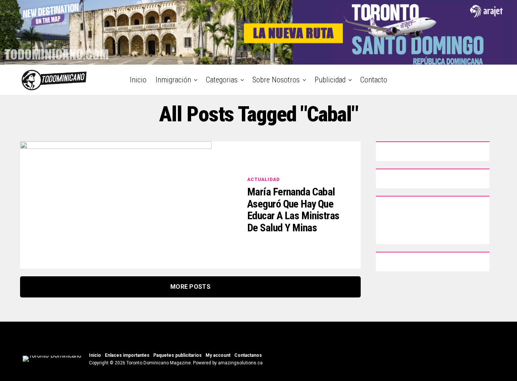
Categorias (222, 79)
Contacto (373, 79)
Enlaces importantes (127, 355)
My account (218, 355)
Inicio (138, 79)
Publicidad (330, 79)
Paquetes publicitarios (177, 355)
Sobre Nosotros (276, 79)
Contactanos (248, 355)
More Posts (190, 286)
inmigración (173, 79)
